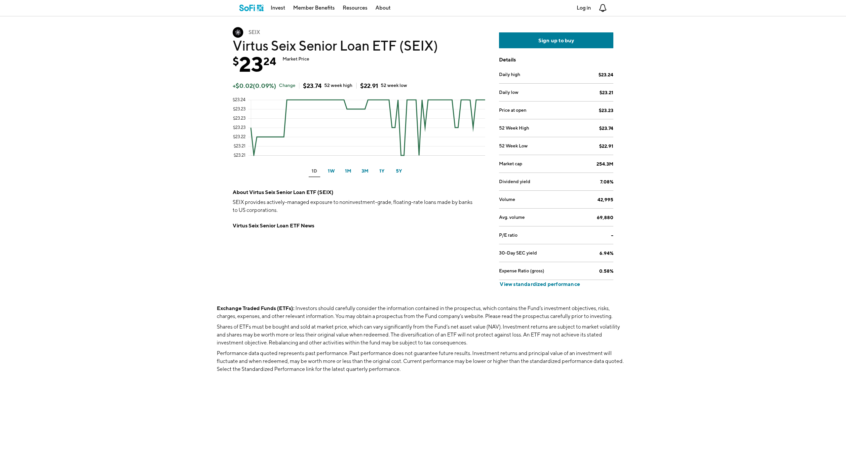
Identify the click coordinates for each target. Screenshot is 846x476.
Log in (584, 8)
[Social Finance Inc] (251, 8)
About (383, 8)
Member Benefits (314, 8)
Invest (278, 8)
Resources (355, 8)
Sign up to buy (556, 40)
